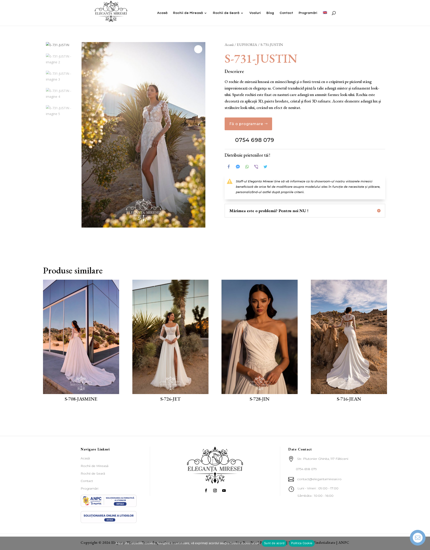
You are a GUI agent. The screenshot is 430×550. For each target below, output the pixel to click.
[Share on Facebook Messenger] (238, 167)
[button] (198, 49)
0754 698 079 (254, 140)
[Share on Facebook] (229, 167)
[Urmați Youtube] (224, 490)
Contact (286, 13)
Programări (308, 13)
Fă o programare (246, 124)
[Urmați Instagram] (215, 490)
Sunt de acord (274, 543)
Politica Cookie (301, 543)
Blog (270, 13)
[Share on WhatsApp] (247, 167)
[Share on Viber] (256, 167)
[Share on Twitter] (265, 167)
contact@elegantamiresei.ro (319, 479)
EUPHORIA (247, 44)
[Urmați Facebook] (206, 490)
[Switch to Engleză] (325, 18)
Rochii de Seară (226, 13)
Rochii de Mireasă (188, 13)
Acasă (162, 13)
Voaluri (255, 13)
